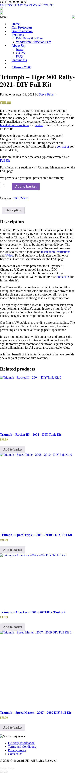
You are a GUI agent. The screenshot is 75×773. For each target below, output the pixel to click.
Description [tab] (13, 210)
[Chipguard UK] (1, 9)
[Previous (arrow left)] (1, 772)
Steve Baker (46, 94)
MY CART (25, 5)
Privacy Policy (17, 750)
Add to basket (25, 186)
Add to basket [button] (12, 449)
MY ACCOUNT (43, 5)
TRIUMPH (20, 198)
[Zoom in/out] (1, 768)
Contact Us (15, 754)
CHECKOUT (9, 5)
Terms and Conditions (22, 746)
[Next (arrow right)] (5, 772)
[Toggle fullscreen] (5, 768)
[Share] (9, 768)
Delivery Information (21, 743)
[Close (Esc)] (13, 768)
